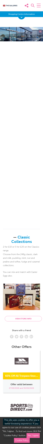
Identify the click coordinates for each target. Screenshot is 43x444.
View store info (23, 319)
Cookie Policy (22, 440)
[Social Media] (38, 9)
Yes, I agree (33, 435)
